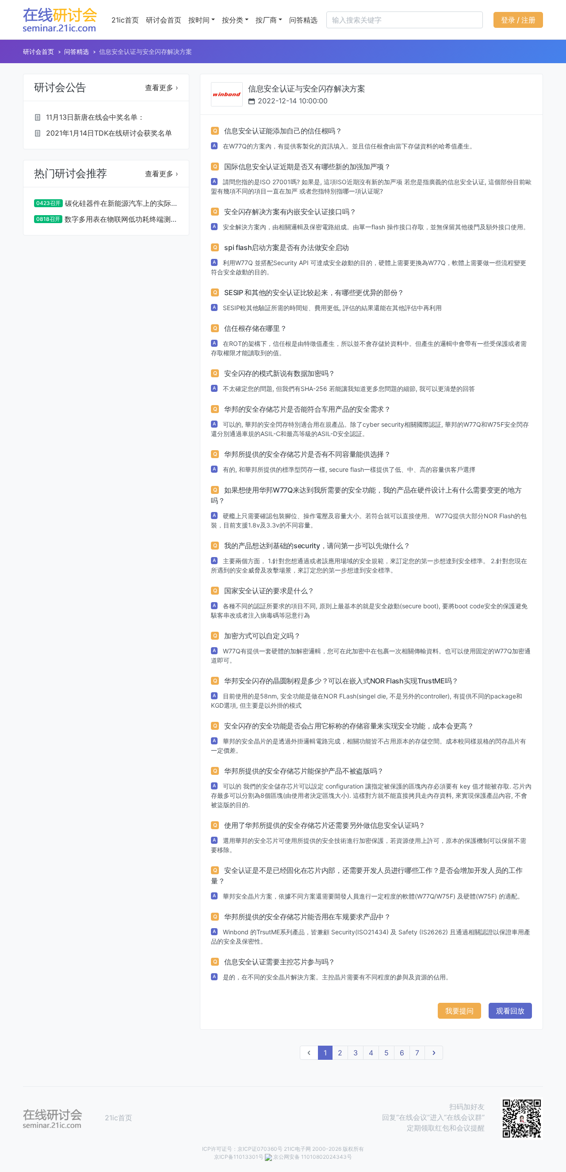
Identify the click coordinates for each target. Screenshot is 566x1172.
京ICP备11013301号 (239, 1156)
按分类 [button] (232, 19)
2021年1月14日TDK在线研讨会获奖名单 (109, 133)
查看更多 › (161, 87)
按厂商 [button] (266, 19)
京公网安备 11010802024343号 (312, 1156)
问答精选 (303, 19)
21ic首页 (125, 19)
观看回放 (510, 1010)
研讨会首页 (163, 19)
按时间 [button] (199, 19)
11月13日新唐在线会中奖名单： (95, 117)
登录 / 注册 (518, 19)
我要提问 (459, 1010)
